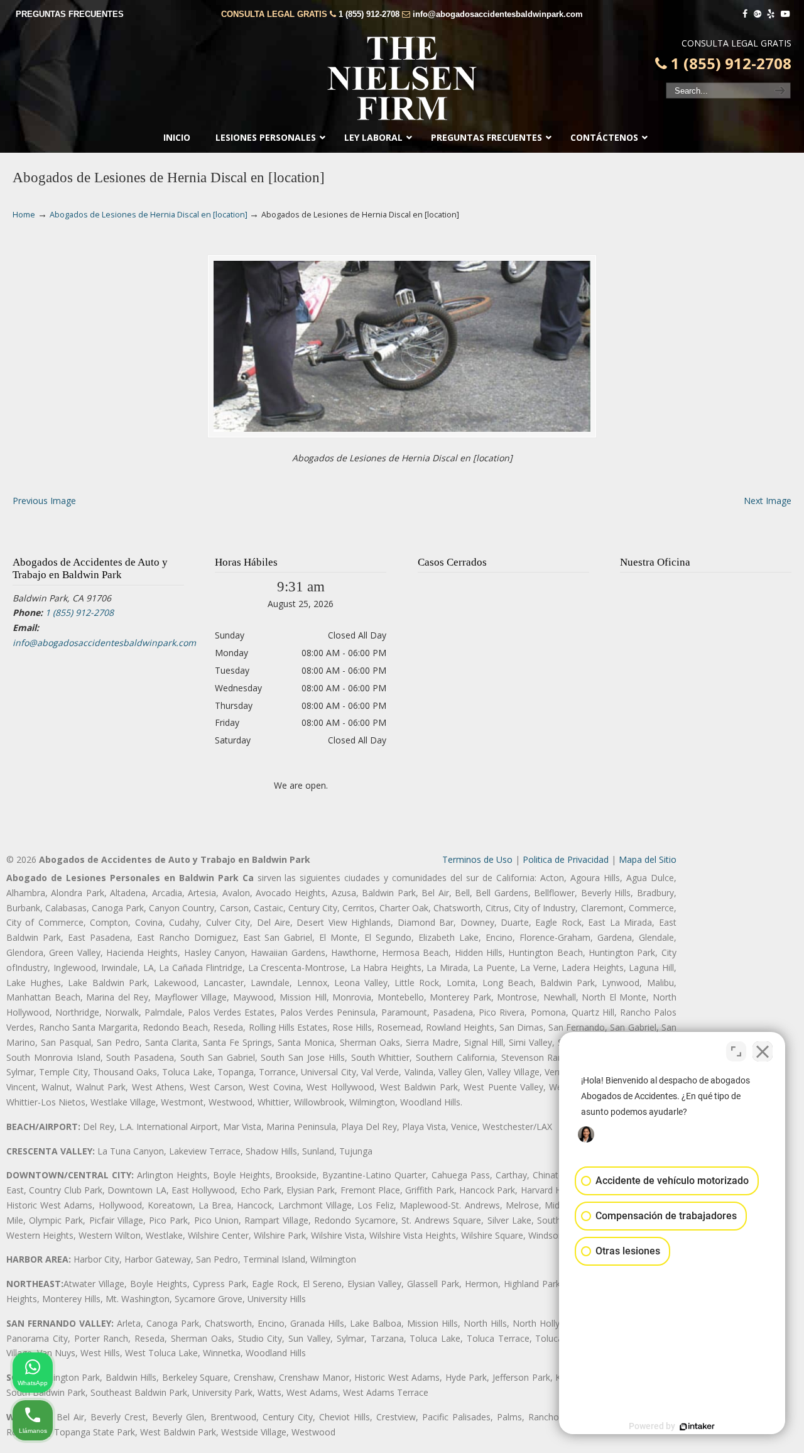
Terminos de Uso (477, 859)
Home (24, 214)
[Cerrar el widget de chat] (762, 1051)
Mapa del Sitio (647, 859)
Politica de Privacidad (566, 859)
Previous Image (44, 501)
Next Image (767, 501)
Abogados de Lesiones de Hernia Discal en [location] (148, 214)
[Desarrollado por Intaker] (697, 1426)
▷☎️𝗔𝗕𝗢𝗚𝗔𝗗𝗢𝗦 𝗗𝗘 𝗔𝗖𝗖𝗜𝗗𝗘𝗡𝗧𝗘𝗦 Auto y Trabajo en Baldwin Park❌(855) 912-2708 (402, 78)
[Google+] (757, 14)
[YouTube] (785, 14)
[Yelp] (771, 14)
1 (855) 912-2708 (369, 14)
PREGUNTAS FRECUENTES (70, 14)
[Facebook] (745, 14)
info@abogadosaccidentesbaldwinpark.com (498, 14)
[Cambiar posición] (736, 1051)
